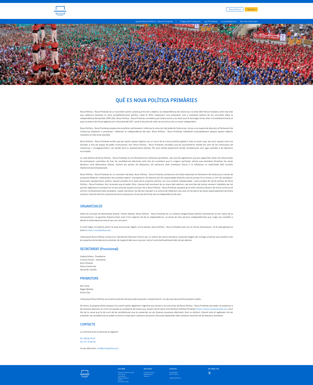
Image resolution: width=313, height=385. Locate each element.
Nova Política (235, 9)
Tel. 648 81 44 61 (87, 338)
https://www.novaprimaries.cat (211, 309)
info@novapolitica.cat (107, 348)
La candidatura (122, 376)
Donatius (251, 9)
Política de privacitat (123, 381)
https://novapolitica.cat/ (99, 230)
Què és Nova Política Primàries (126, 372)
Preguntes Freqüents (123, 378)
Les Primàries (121, 374)
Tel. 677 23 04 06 (87, 341)
